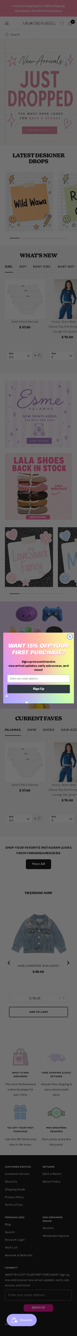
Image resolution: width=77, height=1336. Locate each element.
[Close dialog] (70, 636)
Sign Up (38, 689)
